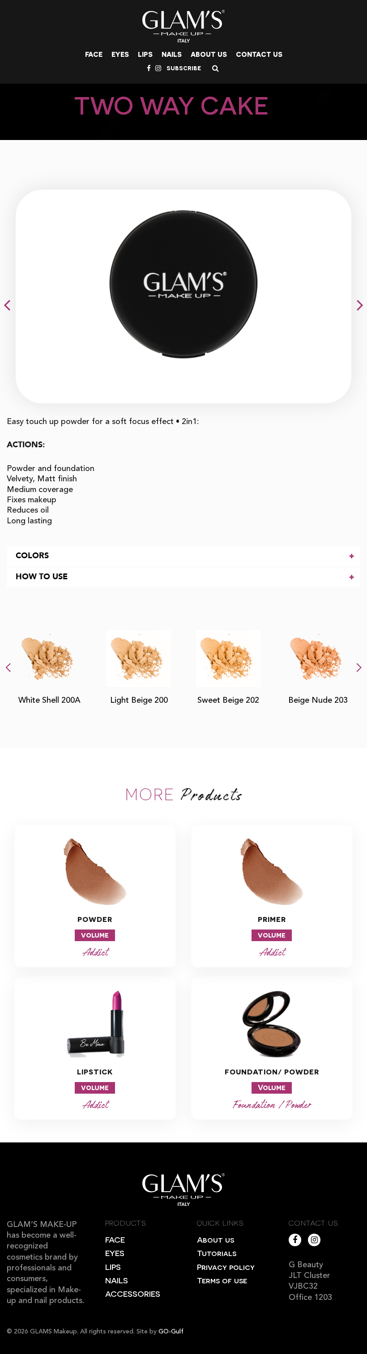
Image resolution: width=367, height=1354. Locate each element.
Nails (172, 54)
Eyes (120, 54)
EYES (114, 1252)
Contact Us (259, 54)
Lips (145, 54)
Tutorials (216, 1252)
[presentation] (8, 665)
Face (93, 54)
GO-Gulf (171, 1332)
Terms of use (222, 1280)
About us (209, 54)
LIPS (113, 1266)
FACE (115, 1239)
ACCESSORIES (132, 1293)
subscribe (183, 68)
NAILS (116, 1280)
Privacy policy (226, 1266)
